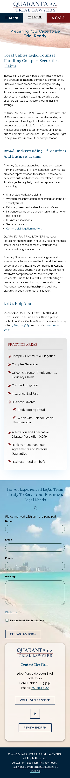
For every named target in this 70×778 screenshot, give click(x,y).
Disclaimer (11, 612)
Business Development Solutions (33, 766)
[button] (12, 17)
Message (10, 576)
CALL (60, 18)
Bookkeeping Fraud (31, 409)
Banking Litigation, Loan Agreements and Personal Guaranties (30, 449)
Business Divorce (24, 402)
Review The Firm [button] (35, 727)
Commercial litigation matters (24, 228)
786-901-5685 (21, 325)
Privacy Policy (48, 762)
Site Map (32, 762)
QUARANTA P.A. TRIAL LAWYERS (39, 754)
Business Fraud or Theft (28, 461)
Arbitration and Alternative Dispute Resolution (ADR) (30, 434)
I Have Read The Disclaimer (28, 620)
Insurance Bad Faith (25, 393)
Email (9, 539)
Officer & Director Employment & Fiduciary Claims (34, 375)
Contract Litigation (25, 385)
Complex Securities (25, 364)
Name (9, 521)
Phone (9, 558)
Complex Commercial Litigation (33, 356)
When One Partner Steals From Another (33, 420)
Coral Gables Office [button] (35, 700)
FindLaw (35, 771)
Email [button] (37, 17)
